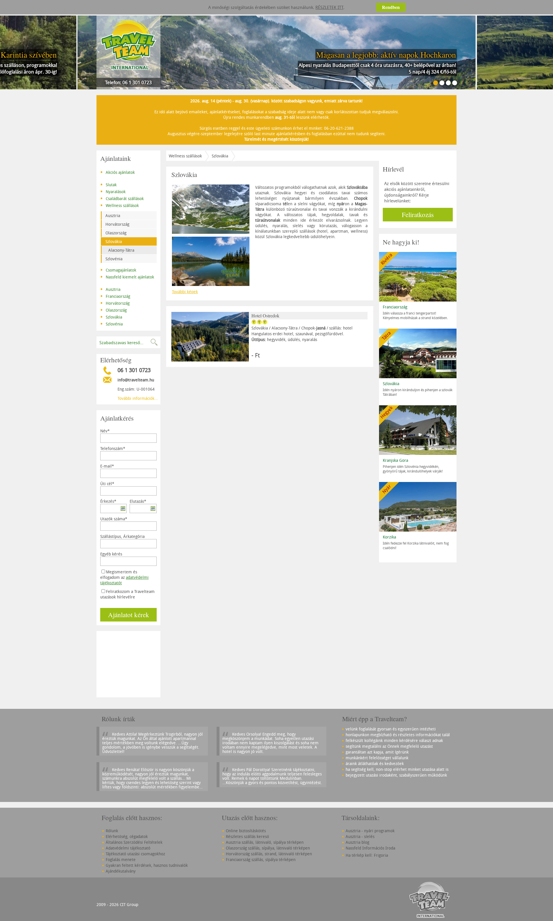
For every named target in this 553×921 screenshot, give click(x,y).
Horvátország (117, 224)
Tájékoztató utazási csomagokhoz (135, 853)
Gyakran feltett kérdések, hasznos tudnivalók (147, 865)
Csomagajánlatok (118, 269)
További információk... (138, 398)
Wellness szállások (119, 204)
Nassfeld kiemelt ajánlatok (127, 276)
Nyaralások (113, 191)
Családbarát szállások (122, 198)
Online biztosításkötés (246, 830)
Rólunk (112, 830)
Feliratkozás (418, 214)
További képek (185, 291)
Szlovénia (113, 258)
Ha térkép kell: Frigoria (367, 855)
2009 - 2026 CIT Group (117, 904)
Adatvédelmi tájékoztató (128, 848)
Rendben (391, 7)
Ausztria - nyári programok (370, 830)
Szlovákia (113, 241)
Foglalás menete (121, 859)
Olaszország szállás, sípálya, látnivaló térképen (268, 848)
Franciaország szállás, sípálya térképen (261, 859)
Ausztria (112, 215)
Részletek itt (329, 7)
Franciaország (115, 295)
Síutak (108, 184)
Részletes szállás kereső (247, 836)
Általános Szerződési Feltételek (134, 842)
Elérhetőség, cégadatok (127, 836)
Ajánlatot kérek (128, 614)
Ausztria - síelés (360, 836)
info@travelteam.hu (136, 380)
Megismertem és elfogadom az (124, 577)
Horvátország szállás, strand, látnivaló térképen (269, 853)
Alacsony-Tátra (121, 250)
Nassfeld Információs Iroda (370, 848)
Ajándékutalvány (121, 871)
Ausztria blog (357, 842)
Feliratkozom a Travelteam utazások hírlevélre (127, 594)
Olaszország (115, 233)
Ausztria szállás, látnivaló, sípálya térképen (265, 842)
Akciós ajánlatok (117, 171)
